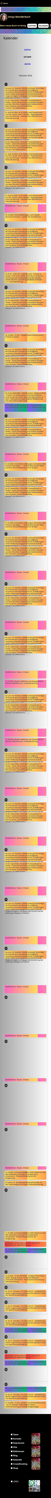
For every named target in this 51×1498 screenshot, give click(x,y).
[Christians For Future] (31, 1483)
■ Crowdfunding (19, 1464)
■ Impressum (17, 1443)
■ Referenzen (17, 1451)
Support (32, 26)
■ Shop (14, 1468)
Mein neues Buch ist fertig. (13, 25)
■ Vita (14, 1447)
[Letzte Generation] (34, 1489)
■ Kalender (16, 1459)
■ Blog (14, 1455)
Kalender (43, 26)
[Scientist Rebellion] (37, 1483)
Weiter (28, 64)
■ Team (14, 1434)
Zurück (27, 50)
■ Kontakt (16, 1438)
